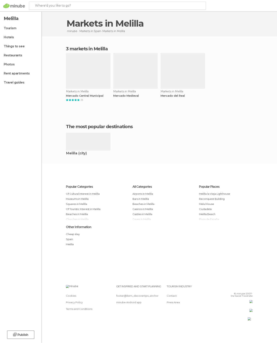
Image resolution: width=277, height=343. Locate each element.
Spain (69, 239)
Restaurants (13, 55)
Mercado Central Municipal (84, 95)
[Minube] (14, 5)
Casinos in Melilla (142, 209)
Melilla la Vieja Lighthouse (214, 193)
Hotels (9, 37)
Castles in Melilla (142, 214)
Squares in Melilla (76, 203)
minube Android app (129, 302)
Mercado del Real (173, 95)
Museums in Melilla (77, 198)
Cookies (71, 295)
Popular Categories (79, 186)
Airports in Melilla (142, 193)
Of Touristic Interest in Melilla (83, 209)
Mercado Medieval (126, 95)
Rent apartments (17, 73)
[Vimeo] (243, 288)
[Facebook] (231, 288)
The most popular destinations (99, 126)
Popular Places (209, 186)
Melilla (70, 244)
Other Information (78, 227)
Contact (172, 295)
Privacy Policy (74, 302)
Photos (9, 64)
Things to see (14, 46)
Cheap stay (73, 234)
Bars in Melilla (140, 198)
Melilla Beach (207, 214)
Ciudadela (205, 209)
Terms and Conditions (79, 308)
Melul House (206, 203)
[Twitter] (237, 288)
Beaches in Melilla (77, 214)
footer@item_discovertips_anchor (137, 295)
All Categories (142, 186)
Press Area (173, 302)
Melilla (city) (76, 153)
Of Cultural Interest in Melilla (83, 193)
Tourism (10, 28)
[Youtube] (250, 288)
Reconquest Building (212, 198)
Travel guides (14, 82)
